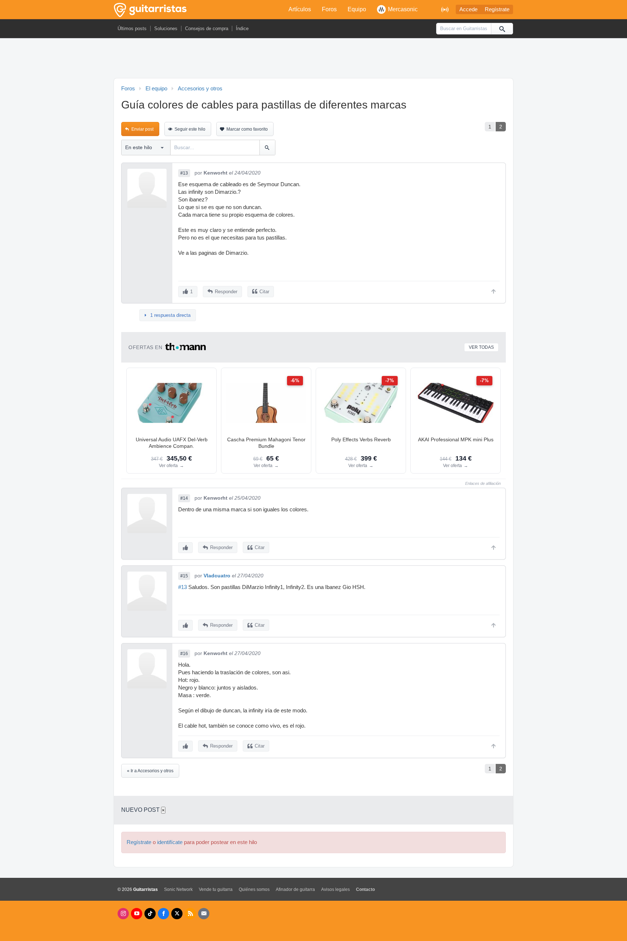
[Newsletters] (203, 913)
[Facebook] (163, 913)
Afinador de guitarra (295, 889)
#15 (184, 575)
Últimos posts (132, 28)
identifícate (170, 842)
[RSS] (190, 913)
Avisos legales (335, 889)
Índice (242, 28)
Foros (329, 9)
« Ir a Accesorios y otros (150, 770)
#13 (184, 173)
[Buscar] (502, 28)
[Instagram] (123, 913)
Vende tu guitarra (216, 889)
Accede (468, 9)
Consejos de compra (206, 28)
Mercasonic (403, 9)
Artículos (299, 9)
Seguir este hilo (190, 129)
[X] (177, 913)
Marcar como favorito (247, 129)
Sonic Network (178, 889)
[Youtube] (136, 913)
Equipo (357, 9)
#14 (184, 498)
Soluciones (165, 28)
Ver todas (481, 347)
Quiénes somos (254, 889)
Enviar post (142, 129)
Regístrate (497, 9)
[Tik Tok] (150, 913)
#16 (184, 653)
